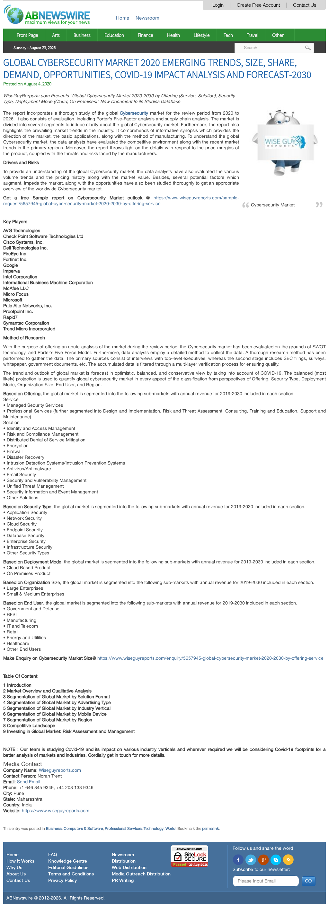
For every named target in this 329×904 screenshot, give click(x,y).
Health (173, 35)
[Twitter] (250, 860)
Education (114, 35)
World (170, 828)
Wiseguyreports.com (60, 770)
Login (218, 5)
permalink (210, 828)
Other (278, 35)
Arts (56, 35)
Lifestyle (202, 35)
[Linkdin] (263, 860)
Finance (145, 35)
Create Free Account (258, 5)
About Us (16, 874)
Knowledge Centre (67, 861)
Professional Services (123, 828)
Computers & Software (83, 828)
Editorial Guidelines (68, 867)
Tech (228, 35)
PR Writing (123, 880)
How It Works (20, 861)
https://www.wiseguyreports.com (55, 810)
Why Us (14, 867)
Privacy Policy (62, 880)
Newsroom (147, 18)
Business (82, 35)
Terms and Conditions (71, 874)
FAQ (52, 855)
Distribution (124, 861)
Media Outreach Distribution (141, 874)
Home (122, 18)
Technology (154, 828)
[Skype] (275, 860)
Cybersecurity (134, 113)
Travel (252, 35)
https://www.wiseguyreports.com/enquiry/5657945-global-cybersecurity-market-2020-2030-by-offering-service (210, 658)
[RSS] (288, 860)
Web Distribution (129, 867)
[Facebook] (238, 860)
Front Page (27, 35)
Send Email (28, 781)
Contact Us (304, 5)
